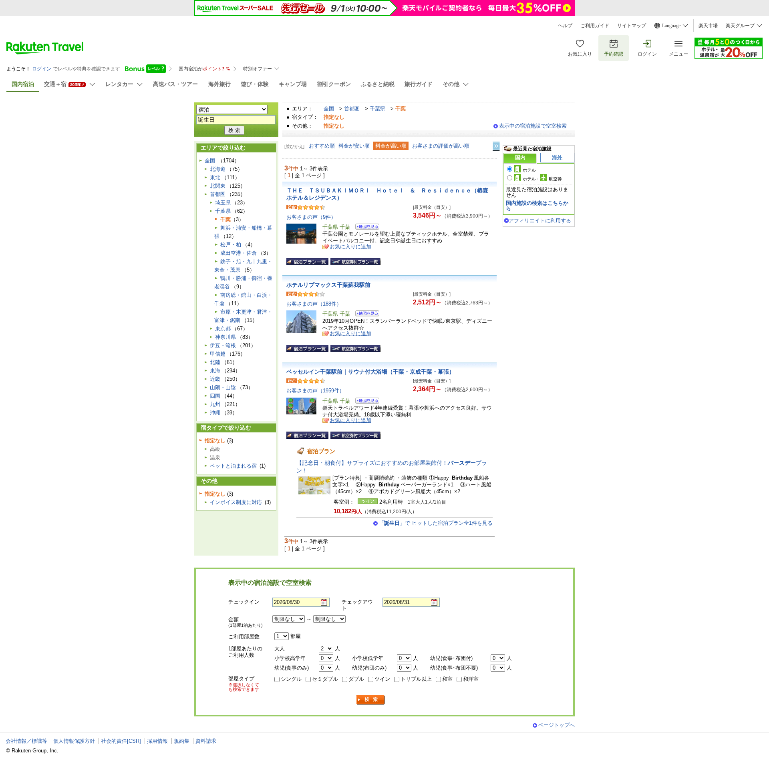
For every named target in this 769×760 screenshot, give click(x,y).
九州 (215, 404)
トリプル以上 (416, 679)
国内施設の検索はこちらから (537, 206)
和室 (447, 679)
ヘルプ (565, 25)
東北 (215, 177)
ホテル (529, 170)
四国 (215, 396)
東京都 (223, 329)
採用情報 (157, 741)
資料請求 (205, 741)
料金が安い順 (354, 146)
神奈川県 (225, 337)
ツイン (382, 679)
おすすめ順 (322, 146)
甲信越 (217, 354)
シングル (291, 679)
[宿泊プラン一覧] (307, 261)
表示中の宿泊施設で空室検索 (533, 126)
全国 (329, 109)
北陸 (215, 362)
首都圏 (352, 109)
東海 (215, 371)
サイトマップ (631, 25)
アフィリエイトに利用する (540, 221)
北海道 (217, 169)
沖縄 (215, 413)
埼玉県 (223, 203)
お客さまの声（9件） (311, 217)
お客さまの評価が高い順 (440, 146)
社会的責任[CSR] (121, 741)
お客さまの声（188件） (314, 304)
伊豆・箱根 (223, 345)
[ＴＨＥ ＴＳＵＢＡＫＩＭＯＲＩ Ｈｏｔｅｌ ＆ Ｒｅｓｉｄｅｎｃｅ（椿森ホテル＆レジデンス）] (364, 228)
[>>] (497, 146)
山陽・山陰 (223, 387)
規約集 (181, 741)
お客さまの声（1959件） (315, 391)
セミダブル (325, 679)
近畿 (215, 379)
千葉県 (377, 109)
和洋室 (471, 679)
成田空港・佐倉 (238, 253)
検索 (370, 700)
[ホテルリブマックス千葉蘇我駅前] (364, 315)
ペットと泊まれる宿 (233, 466)
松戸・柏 (230, 245)
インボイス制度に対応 (236, 502)
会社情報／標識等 (26, 741)
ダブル (356, 679)
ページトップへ (556, 725)
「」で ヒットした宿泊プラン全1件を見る (436, 523)
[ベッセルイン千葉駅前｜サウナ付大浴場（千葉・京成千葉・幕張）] (364, 402)
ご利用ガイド (594, 25)
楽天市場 (708, 25)
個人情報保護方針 (74, 741)
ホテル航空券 (542, 178)
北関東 (217, 186)
